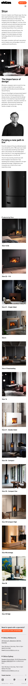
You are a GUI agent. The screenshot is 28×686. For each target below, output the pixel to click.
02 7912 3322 (7, 668)
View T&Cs (11, 683)
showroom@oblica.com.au (12, 650)
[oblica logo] (6, 2)
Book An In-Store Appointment (12, 630)
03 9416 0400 (7, 648)
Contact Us (22, 2)
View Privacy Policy (5, 683)
